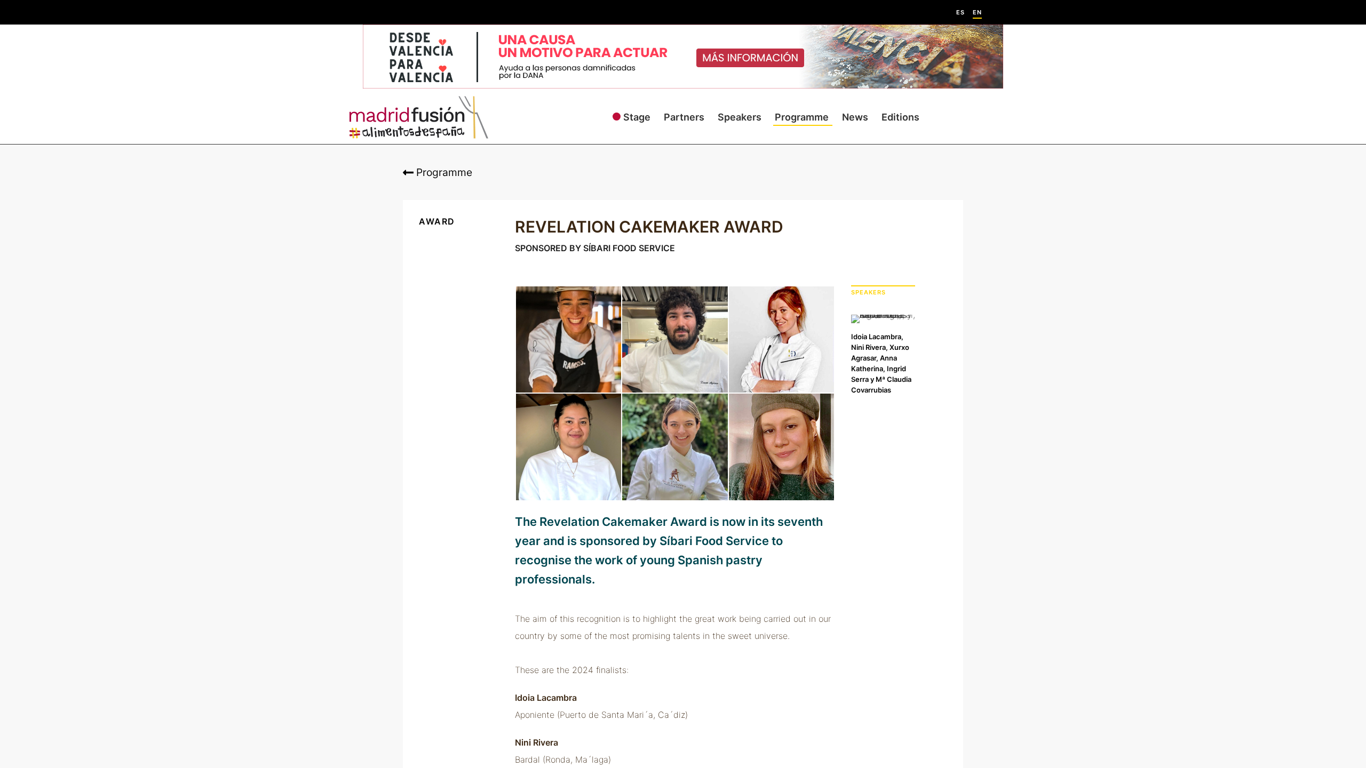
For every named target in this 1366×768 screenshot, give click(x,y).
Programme (802, 117)
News (855, 117)
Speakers (739, 117)
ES (960, 12)
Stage (636, 117)
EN (977, 12)
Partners (684, 117)
